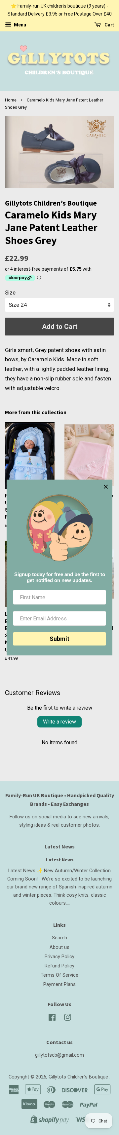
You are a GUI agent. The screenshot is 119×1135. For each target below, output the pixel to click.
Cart (108, 24)
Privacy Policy (59, 956)
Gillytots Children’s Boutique (79, 1077)
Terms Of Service (59, 975)
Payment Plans (59, 984)
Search (59, 938)
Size (10, 292)
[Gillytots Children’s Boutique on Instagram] (67, 1019)
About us (59, 947)
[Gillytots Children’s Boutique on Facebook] (52, 1019)
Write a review (59, 722)
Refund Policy (59, 966)
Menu (19, 24)
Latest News (60, 846)
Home (11, 100)
